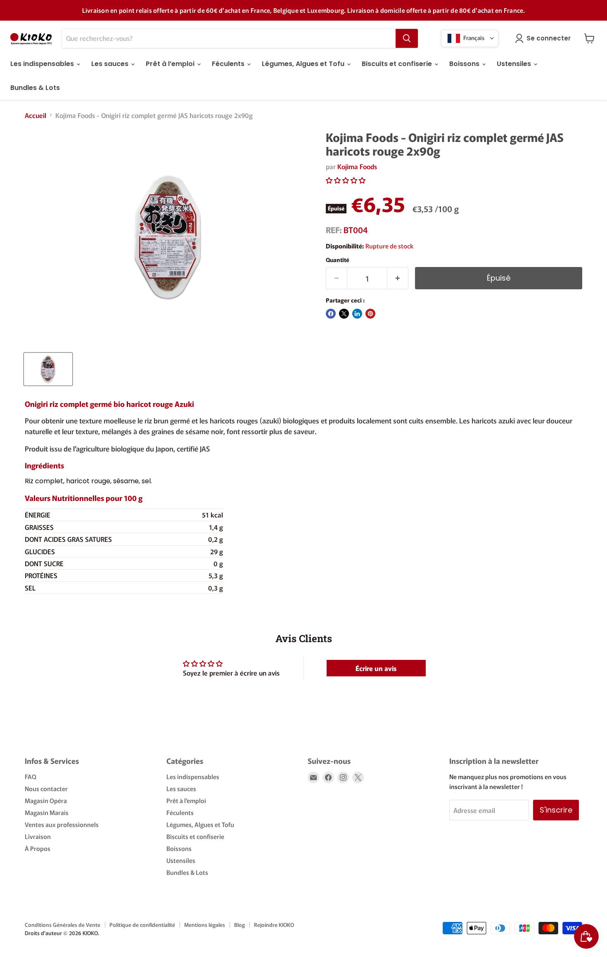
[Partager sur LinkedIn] (357, 314)
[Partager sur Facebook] (331, 314)
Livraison (38, 836)
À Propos (37, 848)
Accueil (35, 115)
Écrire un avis (376, 668)
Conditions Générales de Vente (62, 925)
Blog (239, 925)
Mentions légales (204, 925)
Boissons (465, 64)
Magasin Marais (47, 812)
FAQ (30, 776)
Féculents (229, 64)
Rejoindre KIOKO (274, 925)
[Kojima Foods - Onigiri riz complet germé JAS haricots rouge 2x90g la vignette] (48, 369)
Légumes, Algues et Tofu (304, 64)
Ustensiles (515, 64)
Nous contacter (46, 788)
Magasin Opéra (46, 800)
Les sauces (110, 64)
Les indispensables (43, 64)
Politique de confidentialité (142, 925)
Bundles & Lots (35, 87)
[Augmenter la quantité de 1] (397, 278)
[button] (345, 180)
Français (473, 37)
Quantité (337, 259)
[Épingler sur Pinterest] (370, 314)
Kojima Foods (357, 166)
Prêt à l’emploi (171, 64)
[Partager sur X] (344, 314)
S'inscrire (556, 810)
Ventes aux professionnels (62, 824)
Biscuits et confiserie (398, 64)
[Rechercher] (407, 38)
